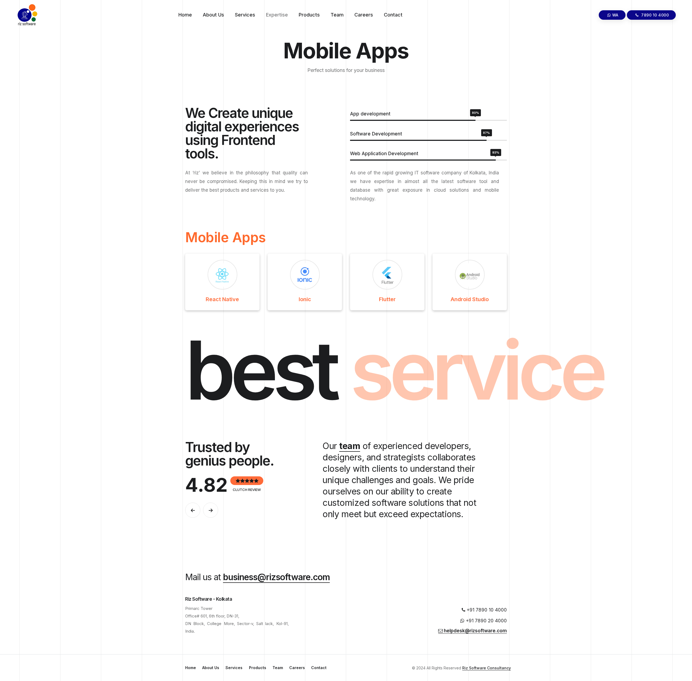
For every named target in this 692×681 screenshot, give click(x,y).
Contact (393, 15)
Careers (363, 15)
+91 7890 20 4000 (485, 620)
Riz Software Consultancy (486, 668)
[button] (192, 510)
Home (185, 15)
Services (245, 15)
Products (309, 15)
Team (337, 15)
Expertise (277, 15)
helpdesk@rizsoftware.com (475, 630)
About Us (213, 15)
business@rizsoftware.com (276, 577)
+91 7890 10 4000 (486, 609)
